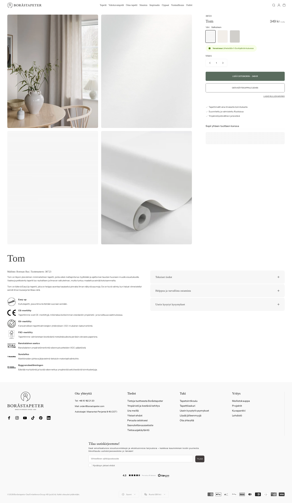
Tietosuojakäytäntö (138, 430)
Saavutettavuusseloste (140, 425)
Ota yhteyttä (187, 420)
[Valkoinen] (210, 36)
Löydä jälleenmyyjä (191, 415)
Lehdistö (237, 415)
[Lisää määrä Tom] (223, 63)
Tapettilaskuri (187, 405)
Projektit (237, 405)
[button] (146, 475)
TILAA (200, 459)
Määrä (209, 55)
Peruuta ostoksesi (137, 420)
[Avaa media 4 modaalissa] (146, 187)
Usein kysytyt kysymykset (194, 410)
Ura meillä (133, 410)
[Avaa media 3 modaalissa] (52, 187)
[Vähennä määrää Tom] (209, 63)
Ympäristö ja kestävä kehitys (143, 405)
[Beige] (223, 36)
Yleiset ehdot (135, 415)
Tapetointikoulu (189, 400)
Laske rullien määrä (274, 96)
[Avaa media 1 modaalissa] (52, 71)
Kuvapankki (238, 410)
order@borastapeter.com (92, 406)
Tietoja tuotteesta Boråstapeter (145, 400)
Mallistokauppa (241, 400)
